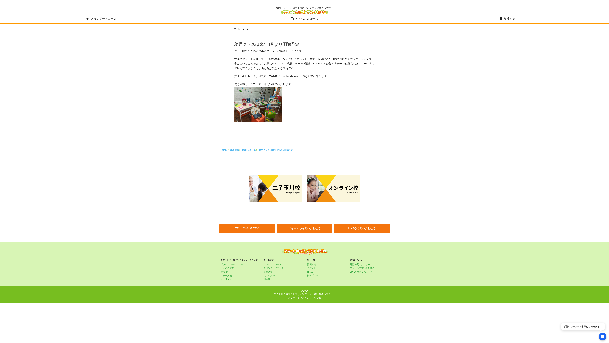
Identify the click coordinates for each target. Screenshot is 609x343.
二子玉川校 (226, 275)
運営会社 (225, 272)
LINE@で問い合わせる (362, 228)
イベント (311, 268)
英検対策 (509, 18)
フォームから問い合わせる (304, 228)
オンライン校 (227, 279)
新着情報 (234, 150)
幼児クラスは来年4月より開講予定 (276, 150)
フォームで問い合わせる (362, 268)
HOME (224, 150)
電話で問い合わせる (360, 264)
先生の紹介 (269, 275)
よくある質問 (227, 268)
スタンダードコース (103, 18)
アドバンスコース (306, 18)
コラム (310, 272)
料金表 (267, 279)
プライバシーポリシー (232, 264)
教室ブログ (312, 275)
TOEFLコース (249, 150)
